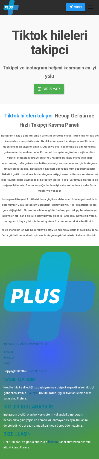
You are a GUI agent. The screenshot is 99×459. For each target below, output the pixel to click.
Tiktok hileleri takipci (28, 116)
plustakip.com (37, 371)
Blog (6, 363)
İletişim (53, 442)
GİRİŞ (77, 7)
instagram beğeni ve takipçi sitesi (25, 343)
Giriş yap (50, 89)
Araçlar (8, 352)
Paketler (8, 357)
